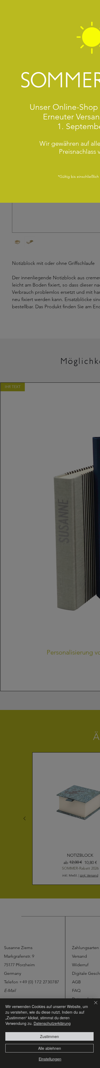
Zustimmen (49, 1036)
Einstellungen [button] (50, 1059)
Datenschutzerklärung (52, 1023)
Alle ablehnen (49, 1048)
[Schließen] (92, 1005)
